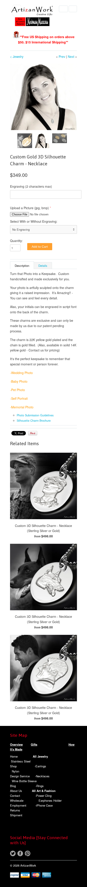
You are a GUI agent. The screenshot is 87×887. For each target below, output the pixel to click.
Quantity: (16, 240)
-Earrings (40, 766)
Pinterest (27, 853)
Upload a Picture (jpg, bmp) (29, 208)
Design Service (20, 776)
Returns (15, 810)
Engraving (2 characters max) (31, 186)
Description (22, 265)
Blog (13, 786)
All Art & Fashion (44, 791)
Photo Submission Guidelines (35, 415)
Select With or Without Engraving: (33, 221)
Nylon (15, 771)
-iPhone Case (44, 805)
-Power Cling (43, 795)
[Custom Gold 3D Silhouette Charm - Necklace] (43, 97)
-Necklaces (42, 776)
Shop (13, 766)
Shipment (16, 815)
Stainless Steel (21, 761)
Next (71, 56)
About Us (16, 791)
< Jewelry (16, 56)
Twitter (13, 853)
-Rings (39, 786)
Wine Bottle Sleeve (24, 781)
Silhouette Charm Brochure (34, 421)
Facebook (20, 853)
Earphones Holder (50, 800)
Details (42, 265)
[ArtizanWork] (32, 16)
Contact (15, 795)
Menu (63, 9)
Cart (73, 9)
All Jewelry (40, 756)
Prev (62, 56)
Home (14, 756)
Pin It (32, 433)
